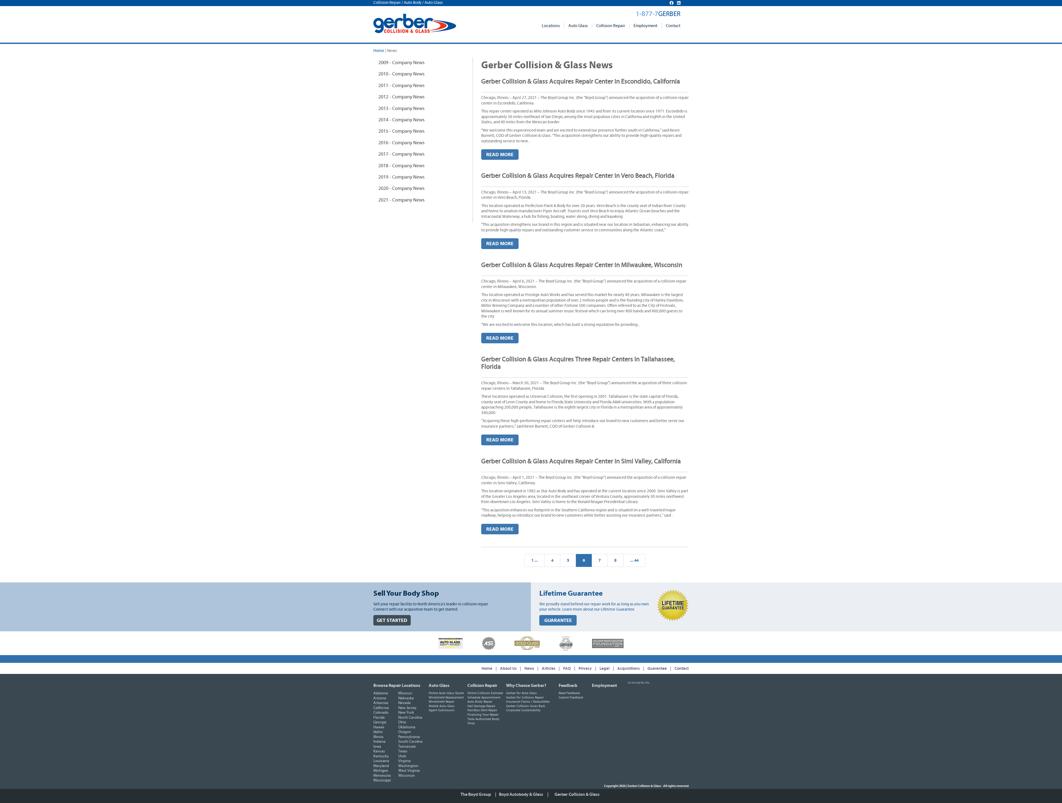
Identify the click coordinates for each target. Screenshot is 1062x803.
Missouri (405, 693)
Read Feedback (569, 693)
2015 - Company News (401, 131)
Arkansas (381, 703)
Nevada (404, 703)
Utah (402, 756)
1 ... (534, 560)
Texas (402, 751)
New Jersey (407, 708)
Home (378, 51)
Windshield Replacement (446, 697)
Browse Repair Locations (396, 685)
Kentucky (381, 756)
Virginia (404, 761)
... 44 (634, 560)
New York (406, 713)
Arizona (379, 698)
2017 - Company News (401, 154)
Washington (408, 766)
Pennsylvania (409, 737)
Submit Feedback (571, 697)
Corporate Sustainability (523, 710)
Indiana (379, 742)
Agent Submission (442, 710)
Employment (645, 25)
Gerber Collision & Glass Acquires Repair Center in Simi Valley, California (581, 461)
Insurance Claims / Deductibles (528, 701)
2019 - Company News (401, 177)
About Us (508, 668)
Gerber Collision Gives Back (525, 706)
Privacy (585, 668)
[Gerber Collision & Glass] (414, 23)
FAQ (567, 668)
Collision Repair (610, 25)
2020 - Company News (401, 188)
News (529, 668)
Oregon (404, 732)
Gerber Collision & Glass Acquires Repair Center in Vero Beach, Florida (578, 175)
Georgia (379, 722)
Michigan (380, 771)
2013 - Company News (401, 108)
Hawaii (378, 727)
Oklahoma (406, 727)
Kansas (379, 751)
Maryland (381, 766)
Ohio (402, 722)
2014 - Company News (401, 119)
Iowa (377, 747)
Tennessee (407, 747)
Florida (379, 718)
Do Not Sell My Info (638, 682)
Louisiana (381, 761)
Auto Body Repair (479, 701)
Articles (548, 668)
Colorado (381, 713)
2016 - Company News (401, 142)
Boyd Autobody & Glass (521, 794)
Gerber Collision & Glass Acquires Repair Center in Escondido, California (580, 81)
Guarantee (657, 668)
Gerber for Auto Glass (521, 693)
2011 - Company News (401, 85)
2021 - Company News (401, 200)
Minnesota (382, 776)
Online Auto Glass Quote (446, 693)
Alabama (380, 693)
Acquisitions (628, 668)
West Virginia (409, 771)
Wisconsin (406, 776)
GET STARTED (392, 620)
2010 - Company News (401, 74)
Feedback (568, 685)
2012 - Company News (401, 97)
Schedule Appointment (483, 697)
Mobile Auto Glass (442, 706)
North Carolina (410, 718)
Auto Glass (578, 25)
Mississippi (382, 780)
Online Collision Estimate (485, 693)
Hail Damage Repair (481, 706)
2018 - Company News (401, 165)
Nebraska (406, 698)
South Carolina (410, 742)
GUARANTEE (558, 620)
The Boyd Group (475, 794)
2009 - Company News (401, 62)
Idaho (378, 732)
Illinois (378, 737)
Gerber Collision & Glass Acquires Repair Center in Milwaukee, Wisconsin (581, 265)
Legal (605, 668)
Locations (551, 25)
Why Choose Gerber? (526, 685)
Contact (673, 25)
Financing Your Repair (483, 714)
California (381, 708)
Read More (500, 155)
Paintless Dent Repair (482, 710)
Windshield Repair (441, 701)
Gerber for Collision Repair (525, 697)
